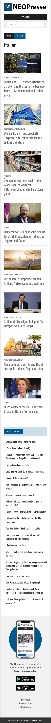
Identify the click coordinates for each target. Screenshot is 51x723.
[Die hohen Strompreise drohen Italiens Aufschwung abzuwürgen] (22, 259)
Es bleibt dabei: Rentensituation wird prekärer (26, 512)
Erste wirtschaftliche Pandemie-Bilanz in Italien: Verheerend (23, 409)
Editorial (8, 129)
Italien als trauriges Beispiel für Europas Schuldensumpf (23, 323)
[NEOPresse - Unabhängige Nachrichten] (25, 7)
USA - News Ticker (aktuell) (18, 448)
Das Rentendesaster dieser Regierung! (23, 582)
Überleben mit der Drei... (16, 545)
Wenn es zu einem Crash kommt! (20, 495)
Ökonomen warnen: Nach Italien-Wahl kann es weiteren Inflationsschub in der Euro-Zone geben (23, 187)
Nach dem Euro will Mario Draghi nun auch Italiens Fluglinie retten (24, 366)
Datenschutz (25, 703)
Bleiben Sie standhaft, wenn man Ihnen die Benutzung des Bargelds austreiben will (24, 456)
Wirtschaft (17, 77)
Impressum (25, 700)
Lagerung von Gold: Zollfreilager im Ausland (25, 471)
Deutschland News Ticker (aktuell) (21, 441)
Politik (7, 77)
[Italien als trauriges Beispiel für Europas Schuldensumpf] (22, 302)
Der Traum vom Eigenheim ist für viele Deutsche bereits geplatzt (23, 537)
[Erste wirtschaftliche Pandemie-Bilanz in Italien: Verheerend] (22, 387)
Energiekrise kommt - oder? (18, 465)
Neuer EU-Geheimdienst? (17, 478)
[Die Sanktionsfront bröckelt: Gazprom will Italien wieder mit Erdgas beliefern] (22, 114)
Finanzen (8, 360)
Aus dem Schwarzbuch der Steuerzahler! (23, 528)
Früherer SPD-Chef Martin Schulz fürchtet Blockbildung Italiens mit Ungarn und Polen (25, 236)
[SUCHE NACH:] (25, 24)
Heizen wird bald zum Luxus (18, 576)
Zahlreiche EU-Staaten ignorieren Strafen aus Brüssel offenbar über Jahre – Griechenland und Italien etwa (25, 88)
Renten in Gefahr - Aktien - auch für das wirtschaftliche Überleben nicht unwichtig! (24, 591)
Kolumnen (9, 275)
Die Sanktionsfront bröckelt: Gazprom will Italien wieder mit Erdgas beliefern (23, 137)
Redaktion (25, 707)
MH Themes (39, 720)
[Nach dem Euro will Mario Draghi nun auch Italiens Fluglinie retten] (22, 345)
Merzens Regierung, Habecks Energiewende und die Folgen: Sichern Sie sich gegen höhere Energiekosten (26, 565)
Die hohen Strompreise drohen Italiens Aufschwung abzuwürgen (24, 281)
